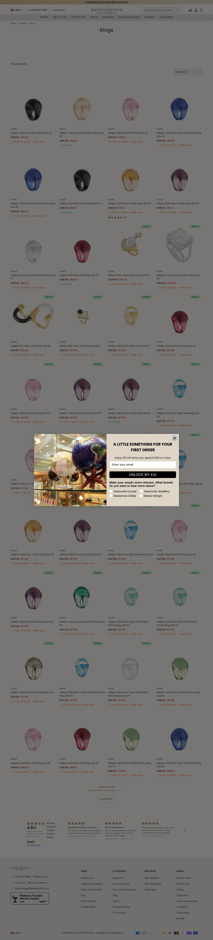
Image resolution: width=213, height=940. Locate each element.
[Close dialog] (174, 438)
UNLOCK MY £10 (142, 475)
